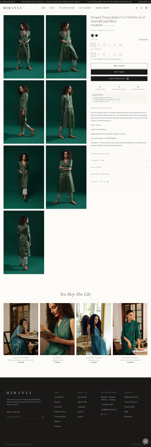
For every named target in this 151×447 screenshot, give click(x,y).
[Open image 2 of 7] (66, 47)
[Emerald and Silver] (92, 35)
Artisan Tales (82, 402)
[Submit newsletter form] (43, 416)
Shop (52, 8)
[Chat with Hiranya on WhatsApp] (146, 441)
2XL (120, 45)
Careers (81, 412)
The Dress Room (67, 8)
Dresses (57, 402)
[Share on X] (104, 182)
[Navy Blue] (96, 35)
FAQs (126, 412)
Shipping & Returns (131, 397)
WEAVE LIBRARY (102, 8)
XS (93, 45)
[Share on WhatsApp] (107, 182)
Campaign (81, 407)
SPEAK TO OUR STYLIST (117, 78)
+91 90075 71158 (107, 405)
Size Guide (143, 39)
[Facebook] (105, 414)
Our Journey (85, 8)
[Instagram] (102, 414)
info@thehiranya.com (109, 409)
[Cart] (146, 8)
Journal (80, 416)
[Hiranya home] (19, 393)
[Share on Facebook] (101, 182)
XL (115, 45)
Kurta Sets (58, 407)
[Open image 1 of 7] (24, 47)
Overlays (57, 426)
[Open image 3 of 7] (24, 112)
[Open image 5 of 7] (24, 177)
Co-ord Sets (58, 397)
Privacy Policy (129, 407)
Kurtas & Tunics (59, 412)
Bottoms (57, 421)
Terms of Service (130, 402)
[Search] (141, 8)
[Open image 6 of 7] (66, 177)
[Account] (137, 8)
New (44, 8)
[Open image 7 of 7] (24, 242)
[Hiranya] (13, 8)
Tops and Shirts (60, 416)
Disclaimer (128, 416)
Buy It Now (119, 72)
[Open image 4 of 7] (66, 112)
